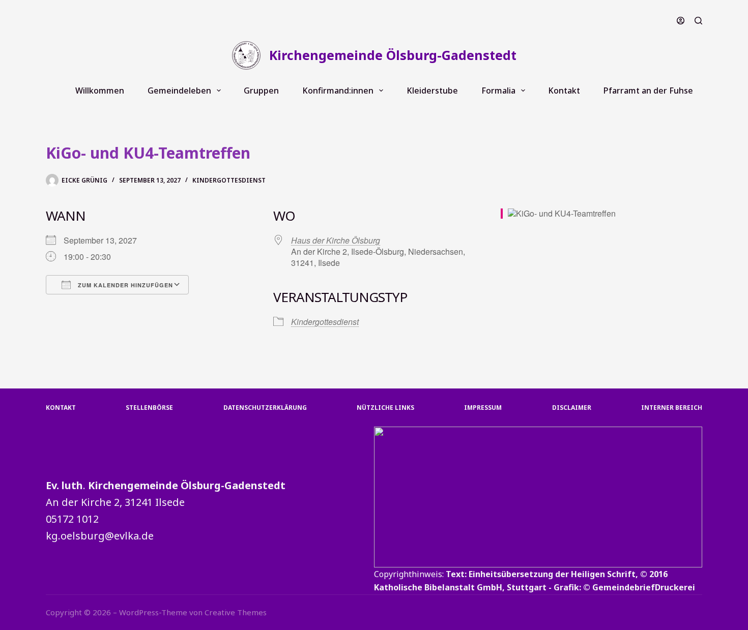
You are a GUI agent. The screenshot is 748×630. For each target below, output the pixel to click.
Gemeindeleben (179, 90)
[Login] (680, 20)
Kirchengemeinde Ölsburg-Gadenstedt (392, 55)
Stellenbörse (149, 408)
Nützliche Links (385, 408)
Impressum (483, 408)
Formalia (498, 90)
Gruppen (261, 90)
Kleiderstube (432, 90)
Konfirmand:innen (337, 90)
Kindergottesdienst (229, 180)
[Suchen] (698, 20)
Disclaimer (571, 408)
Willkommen (99, 90)
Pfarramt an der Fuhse (648, 90)
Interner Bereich (671, 408)
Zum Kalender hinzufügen (124, 285)
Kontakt (564, 90)
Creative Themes (236, 612)
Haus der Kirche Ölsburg (335, 240)
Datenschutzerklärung (265, 408)
